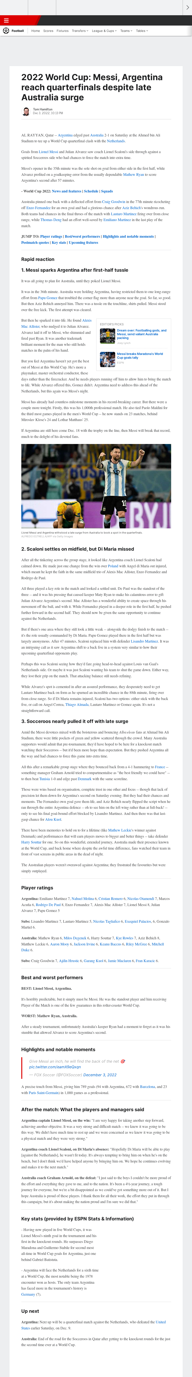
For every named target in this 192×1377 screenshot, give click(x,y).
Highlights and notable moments (128, 236)
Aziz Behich (131, 207)
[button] (176, 20)
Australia (96, 134)
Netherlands (116, 140)
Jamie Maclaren (119, 960)
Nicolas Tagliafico (106, 921)
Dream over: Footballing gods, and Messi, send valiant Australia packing (141, 334)
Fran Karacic (145, 960)
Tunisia (44, 778)
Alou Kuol (53, 819)
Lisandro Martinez (144, 641)
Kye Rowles (124, 937)
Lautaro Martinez (124, 213)
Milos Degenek (75, 937)
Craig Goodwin (113, 201)
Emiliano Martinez (117, 219)
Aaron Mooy (59, 943)
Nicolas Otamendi (140, 898)
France (160, 766)
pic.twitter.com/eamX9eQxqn (55, 1067)
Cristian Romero (111, 898)
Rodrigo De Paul (48, 904)
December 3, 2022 (100, 1074)
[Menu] (6, 20)
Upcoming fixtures (83, 242)
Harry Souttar (31, 841)
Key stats (59, 242)
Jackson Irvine (84, 943)
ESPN (25, 20)
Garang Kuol (93, 960)
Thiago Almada (77, 704)
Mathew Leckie (119, 830)
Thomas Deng (51, 219)
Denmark (85, 778)
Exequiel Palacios (138, 921)
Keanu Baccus (110, 943)
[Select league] (14, 7)
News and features (66, 191)
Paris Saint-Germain (44, 1092)
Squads (107, 191)
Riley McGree (136, 943)
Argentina (65, 134)
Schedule (91, 191)
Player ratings (51, 236)
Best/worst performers (82, 236)
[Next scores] (187, 7)
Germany (28, 1294)
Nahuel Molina (83, 898)
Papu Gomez (47, 297)
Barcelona (147, 1086)
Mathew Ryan (133, 174)
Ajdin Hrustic (69, 960)
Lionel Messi (48, 151)
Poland (113, 565)
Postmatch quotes (35, 242)
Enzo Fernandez (38, 207)
